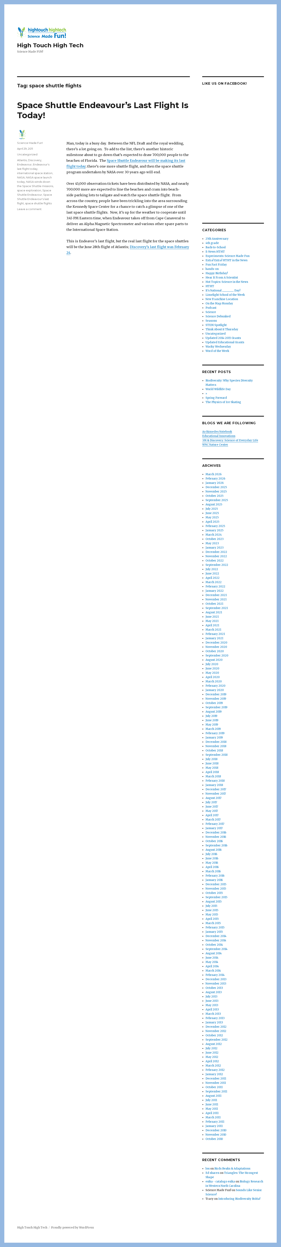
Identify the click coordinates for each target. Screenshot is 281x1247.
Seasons (211, 320)
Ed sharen (212, 1173)
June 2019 (212, 720)
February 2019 (215, 733)
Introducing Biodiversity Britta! (239, 1199)
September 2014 (217, 949)
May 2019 (212, 724)
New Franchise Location (222, 299)
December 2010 (216, 1130)
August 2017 (213, 798)
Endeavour (24, 164)
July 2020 (212, 664)
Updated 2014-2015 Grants (223, 338)
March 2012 (213, 1065)
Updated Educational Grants (225, 342)
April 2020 (213, 677)
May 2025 (212, 517)
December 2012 (216, 1027)
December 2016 (216, 832)
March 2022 (214, 582)
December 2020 (216, 642)
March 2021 (213, 629)
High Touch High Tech (50, 45)
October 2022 (215, 560)
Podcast (211, 308)
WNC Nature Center (215, 444)
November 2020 (216, 647)
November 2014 (216, 940)
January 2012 (214, 1074)
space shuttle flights (38, 203)
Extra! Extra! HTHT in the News (226, 260)
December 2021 (216, 595)
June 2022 (212, 573)
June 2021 (212, 616)
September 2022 (217, 565)
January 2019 (214, 737)
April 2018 (212, 772)
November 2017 (216, 793)
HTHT (210, 286)
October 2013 (214, 988)
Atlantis (22, 160)
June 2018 (212, 763)
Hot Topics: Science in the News (227, 282)
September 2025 (217, 500)
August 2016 (214, 850)
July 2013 (211, 996)
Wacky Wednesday (218, 346)
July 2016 (211, 854)
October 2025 (214, 496)
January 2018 (214, 785)
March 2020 (214, 681)
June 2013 (212, 1001)
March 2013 (213, 1014)
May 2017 (212, 811)
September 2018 (217, 755)
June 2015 (212, 910)
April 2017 (212, 815)
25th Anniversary (217, 238)
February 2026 (215, 478)
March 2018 (213, 776)
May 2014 (212, 962)
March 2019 (213, 729)
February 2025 (215, 526)
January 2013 (214, 1022)
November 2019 (216, 698)
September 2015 (216, 897)
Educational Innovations (218, 436)
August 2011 (213, 1096)
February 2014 (215, 975)
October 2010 (214, 1139)
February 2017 (215, 824)
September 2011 (216, 1091)
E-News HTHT (215, 251)
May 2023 (212, 543)
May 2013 (212, 1005)
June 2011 (212, 1104)
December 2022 (216, 552)
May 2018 (212, 768)
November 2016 (216, 837)
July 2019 (211, 716)
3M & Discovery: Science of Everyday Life (230, 440)
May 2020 (212, 673)
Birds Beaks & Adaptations (232, 1168)
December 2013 (216, 979)
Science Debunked (218, 316)
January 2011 (214, 1126)
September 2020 (217, 655)
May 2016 (212, 862)
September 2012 (217, 1039)
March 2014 (213, 970)
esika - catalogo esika (220, 1181)
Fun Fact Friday (216, 264)
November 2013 (216, 983)
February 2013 (215, 1018)
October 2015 (214, 893)
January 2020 (215, 690)
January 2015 (214, 932)
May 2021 (212, 621)
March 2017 (213, 819)
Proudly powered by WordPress (72, 1227)
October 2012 (214, 1035)
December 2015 (216, 884)
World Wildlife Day (218, 389)
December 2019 (216, 694)
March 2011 (213, 1117)
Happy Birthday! (217, 273)
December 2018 (216, 742)
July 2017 (211, 802)
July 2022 (212, 569)
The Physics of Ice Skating (223, 402)
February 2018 (215, 780)
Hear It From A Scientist (222, 277)
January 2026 (215, 483)
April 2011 (212, 1113)
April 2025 (212, 522)
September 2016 (216, 845)
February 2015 (215, 927)
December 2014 (216, 936)
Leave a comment (29, 209)
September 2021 (217, 608)
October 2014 (214, 945)
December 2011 (216, 1078)
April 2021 (212, 625)
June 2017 (212, 806)
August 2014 (214, 953)
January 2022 (215, 591)
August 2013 (214, 992)
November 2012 (216, 1031)
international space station (34, 173)
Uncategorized (27, 154)
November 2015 (216, 888)
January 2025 (214, 530)
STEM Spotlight (216, 325)
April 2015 (212, 919)
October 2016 (214, 841)
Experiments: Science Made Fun (228, 256)
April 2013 (212, 1009)
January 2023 (215, 547)
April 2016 (212, 867)
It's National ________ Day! (223, 290)
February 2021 (215, 634)
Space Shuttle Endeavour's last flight (34, 199)
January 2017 (214, 828)
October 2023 (215, 539)
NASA (21, 177)
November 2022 (216, 556)
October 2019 (214, 703)
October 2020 (215, 651)
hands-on (212, 269)
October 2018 (214, 750)
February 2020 (215, 686)
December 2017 (216, 789)
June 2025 (212, 513)
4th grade (212, 243)
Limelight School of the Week (225, 295)
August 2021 (214, 612)
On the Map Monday (219, 303)
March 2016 (213, 871)
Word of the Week (217, 351)
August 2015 (214, 901)
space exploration (29, 190)
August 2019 (214, 711)
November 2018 (216, 746)
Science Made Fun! (30, 142)
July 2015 (211, 906)
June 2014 (212, 957)
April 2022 (212, 578)
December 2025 (216, 487)
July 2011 (211, 1100)
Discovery (34, 160)
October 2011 (214, 1087)
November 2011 (216, 1083)
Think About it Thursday (222, 329)
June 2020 (212, 668)
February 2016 (215, 875)
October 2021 (214, 604)
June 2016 (212, 858)
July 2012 (211, 1048)
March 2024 (214, 534)
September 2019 (216, 707)
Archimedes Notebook (217, 431)
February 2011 (215, 1121)
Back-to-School (216, 247)
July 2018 (211, 759)
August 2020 (214, 660)
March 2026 (214, 474)
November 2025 (216, 491)
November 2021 (216, 599)
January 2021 (214, 638)
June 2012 (212, 1052)
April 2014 (212, 966)
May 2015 (212, 914)
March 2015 (213, 923)
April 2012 (212, 1061)
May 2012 (212, 1057)
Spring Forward (216, 398)
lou (208, 1168)
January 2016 (214, 880)
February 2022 (215, 586)
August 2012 (214, 1044)
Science (211, 312)
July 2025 (212, 509)
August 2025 (214, 504)
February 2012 (215, 1070)
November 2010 (216, 1134)
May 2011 (212, 1109)
